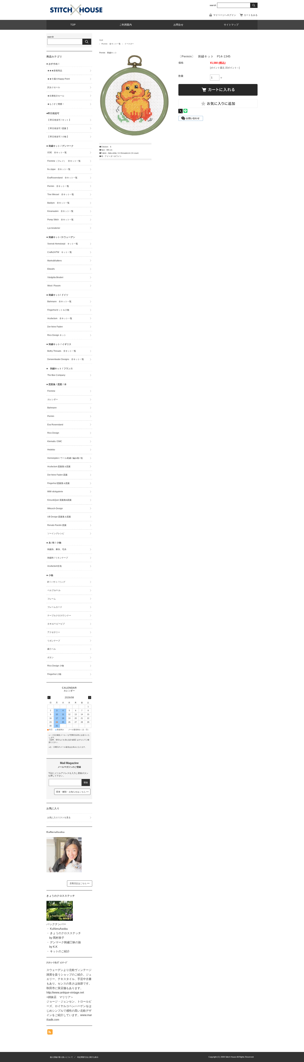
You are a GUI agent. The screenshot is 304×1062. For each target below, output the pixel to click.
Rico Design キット (56, 335)
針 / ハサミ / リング (56, 582)
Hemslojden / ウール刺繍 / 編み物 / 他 (65, 458)
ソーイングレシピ (55, 533)
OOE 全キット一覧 (57, 152)
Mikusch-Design (55, 508)
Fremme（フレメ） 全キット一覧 (64, 161)
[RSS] (50, 1032)
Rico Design (53, 433)
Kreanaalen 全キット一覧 (60, 211)
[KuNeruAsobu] (64, 871)
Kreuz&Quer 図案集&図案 (59, 500)
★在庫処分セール (55, 96)
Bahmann (52, 407)
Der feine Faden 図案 (57, 475)
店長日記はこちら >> (80, 883)
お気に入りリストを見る (59, 817)
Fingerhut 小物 (54, 674)
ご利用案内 (125, 24)
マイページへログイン (224, 15)
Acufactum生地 (54, 566)
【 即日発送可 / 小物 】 (58, 136)
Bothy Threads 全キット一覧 (61, 351)
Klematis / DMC (54, 441)
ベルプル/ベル (54, 590)
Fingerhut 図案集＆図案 (58, 483)
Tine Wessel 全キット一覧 (60, 194)
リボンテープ (53, 640)
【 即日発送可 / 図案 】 (58, 128)
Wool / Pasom (54, 285)
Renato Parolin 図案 (56, 525)
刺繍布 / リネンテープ (57, 558)
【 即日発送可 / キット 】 (59, 120)
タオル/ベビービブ (56, 624)
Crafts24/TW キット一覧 (59, 252)
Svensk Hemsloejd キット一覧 (62, 244)
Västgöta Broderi (55, 277)
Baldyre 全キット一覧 (58, 203)
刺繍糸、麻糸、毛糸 (56, 549)
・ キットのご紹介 (58, 951)
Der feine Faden (55, 326)
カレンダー (52, 399)
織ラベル (51, 649)
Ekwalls (51, 269)
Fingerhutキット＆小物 (58, 310)
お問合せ (178, 24)
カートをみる (251, 15)
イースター (129, 44)
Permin (50, 416)
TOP (72, 24)
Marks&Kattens (54, 260)
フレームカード (54, 607)
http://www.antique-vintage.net (65, 992)
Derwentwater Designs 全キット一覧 (65, 359)
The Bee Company (56, 375)
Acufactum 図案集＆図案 (59, 466)
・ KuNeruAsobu (57, 928)
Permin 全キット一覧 (111, 44)
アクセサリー (53, 632)
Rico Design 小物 (55, 665)
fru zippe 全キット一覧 (58, 169)
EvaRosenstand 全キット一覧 (62, 177)
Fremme (51, 391)
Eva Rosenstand (55, 424)
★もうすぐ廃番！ (55, 104)
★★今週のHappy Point (58, 79)
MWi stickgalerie (55, 491)
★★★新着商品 (54, 70)
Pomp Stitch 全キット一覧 (60, 219)
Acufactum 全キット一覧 (59, 318)
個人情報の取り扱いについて (61, 1057)
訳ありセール (53, 87)
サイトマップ (231, 24)
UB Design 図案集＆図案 (59, 517)
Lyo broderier (53, 228)
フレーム (51, 599)
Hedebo (51, 449)
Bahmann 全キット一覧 (59, 301)
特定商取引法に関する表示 (87, 1057)
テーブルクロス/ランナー (59, 615)
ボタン (50, 657)
